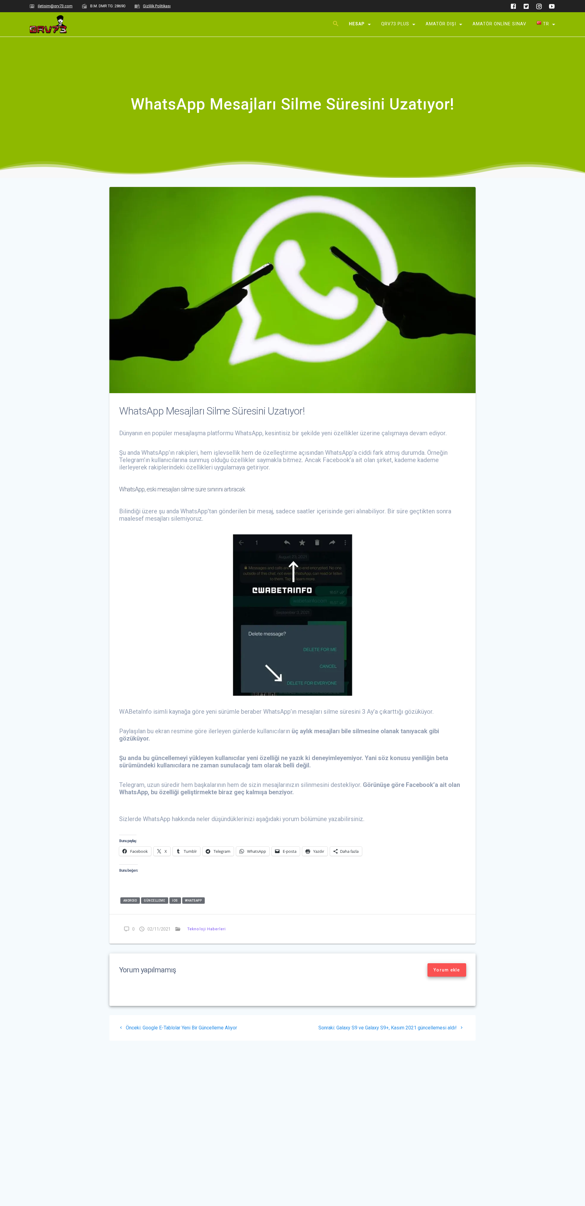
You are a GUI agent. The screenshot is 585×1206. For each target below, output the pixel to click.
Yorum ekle (447, 969)
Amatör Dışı (441, 23)
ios (175, 900)
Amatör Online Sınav (499, 23)
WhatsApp (193, 900)
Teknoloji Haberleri (206, 929)
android (130, 900)
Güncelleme (154, 900)
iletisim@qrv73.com (55, 6)
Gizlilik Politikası (157, 6)
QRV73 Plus (395, 23)
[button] (336, 24)
